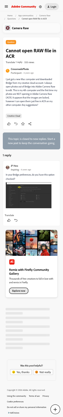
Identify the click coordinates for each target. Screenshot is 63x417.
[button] (6, 7)
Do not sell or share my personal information (26, 407)
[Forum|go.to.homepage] (23, 6)
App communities (25, 15)
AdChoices (14, 412)
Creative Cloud (13, 116)
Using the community (16, 396)
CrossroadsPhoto (20, 68)
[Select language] (40, 6)
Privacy (46, 396)
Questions (11, 18)
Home (10, 15)
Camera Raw (44, 15)
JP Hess (14, 165)
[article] (31, 193)
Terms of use (34, 396)
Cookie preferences (15, 401)
